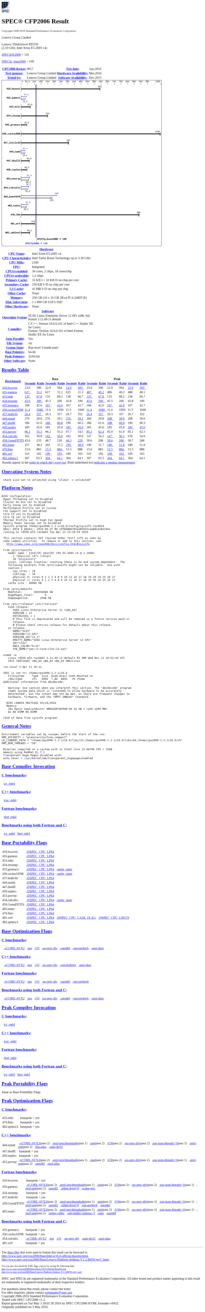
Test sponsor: (14, 73)
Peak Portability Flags (25, 1083)
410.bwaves (9, 387)
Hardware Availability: (72, 73)
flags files (13, 1252)
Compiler (14, 329)
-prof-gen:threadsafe (64, 1143)
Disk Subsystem (16, 302)
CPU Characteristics (16, 258)
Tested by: (14, 77)
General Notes (16, 726)
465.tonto (8, 445)
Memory (16, 297)
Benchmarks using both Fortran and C (34, 825)
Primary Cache (16, 280)
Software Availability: (72, 77)
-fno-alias (40, 1147)
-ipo (29, 948)
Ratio (40, 383)
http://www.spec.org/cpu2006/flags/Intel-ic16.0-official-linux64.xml (34, 1269)
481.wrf (7, 453)
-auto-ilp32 (56, 1147)
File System (14, 343)
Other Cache (16, 293)
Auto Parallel (14, 338)
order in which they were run (47, 462)
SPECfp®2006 (11, 54)
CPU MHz (16, 262)
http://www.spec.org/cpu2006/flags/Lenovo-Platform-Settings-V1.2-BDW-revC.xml (41, 1272)
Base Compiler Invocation (28, 766)
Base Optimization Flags (27, 931)
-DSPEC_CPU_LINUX (113, 917)
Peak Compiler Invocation (29, 1007)
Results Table (15, 369)
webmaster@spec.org (58, 1292)
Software (48, 311)
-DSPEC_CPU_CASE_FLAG (76, 917)
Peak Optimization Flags (27, 1100)
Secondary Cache (16, 284)
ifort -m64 (10, 817)
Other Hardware (16, 306)
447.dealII (8, 423)
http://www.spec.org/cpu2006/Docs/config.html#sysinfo (48, 544)
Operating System (14, 317)
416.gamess (9, 392)
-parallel (65, 948)
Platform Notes (17, 487)
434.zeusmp (9, 401)
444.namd (8, 418)
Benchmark (13, 381)
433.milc (7, 396)
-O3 (36, 948)
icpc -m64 (10, 800)
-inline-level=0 (69, 1188)
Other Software (14, 360)
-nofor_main (64, 869)
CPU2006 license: (14, 69)
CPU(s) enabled (16, 271)
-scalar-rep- (88, 1188)
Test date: (72, 69)
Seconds (30, 383)
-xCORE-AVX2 (14, 948)
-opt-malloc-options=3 (81, 1213)
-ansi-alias (97, 948)
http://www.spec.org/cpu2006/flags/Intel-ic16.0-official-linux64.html (45, 1256)
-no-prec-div (49, 948)
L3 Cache (16, 289)
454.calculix (10, 436)
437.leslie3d (9, 414)
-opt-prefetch (80, 948)
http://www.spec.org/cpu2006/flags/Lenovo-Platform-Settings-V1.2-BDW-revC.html (55, 1259)
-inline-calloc (56, 1213)
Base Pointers (14, 352)
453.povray (9, 431)
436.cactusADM (12, 409)
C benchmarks (14, 775)
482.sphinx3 (10, 458)
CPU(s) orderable (16, 275)
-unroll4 (40, 1163)
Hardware (46, 249)
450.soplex (9, 427)
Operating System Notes (26, 471)
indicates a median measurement (114, 462)
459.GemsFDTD (13, 440)
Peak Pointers (14, 356)
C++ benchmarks (16, 792)
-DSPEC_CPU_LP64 (40, 851)
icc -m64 (9, 783)
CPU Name (16, 253)
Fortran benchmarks (19, 808)
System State (14, 347)
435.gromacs (10, 405)
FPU (16, 267)
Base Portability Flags (24, 842)
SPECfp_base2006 (14, 61)
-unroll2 (53, 1188)
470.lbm (7, 449)
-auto (100, 1213)
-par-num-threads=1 (164, 1143)
